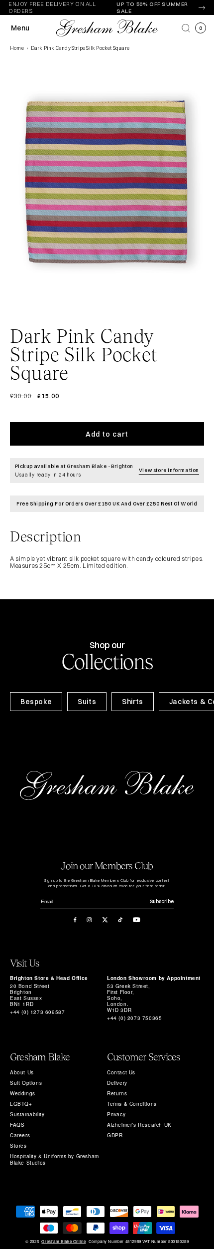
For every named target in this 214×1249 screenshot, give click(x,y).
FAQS (17, 1124)
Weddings (22, 1093)
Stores (18, 1145)
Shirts (132, 701)
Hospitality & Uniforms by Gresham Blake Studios (54, 1159)
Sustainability (27, 1114)
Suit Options (26, 1082)
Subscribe (162, 901)
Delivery (117, 1082)
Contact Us (121, 1072)
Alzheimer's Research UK (139, 1124)
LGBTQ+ (21, 1103)
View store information (169, 470)
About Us (22, 1072)
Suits (87, 701)
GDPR (114, 1135)
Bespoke (36, 701)
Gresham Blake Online (63, 1241)
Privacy (116, 1114)
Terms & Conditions (132, 1103)
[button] (186, 28)
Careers (20, 1135)
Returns (117, 1093)
